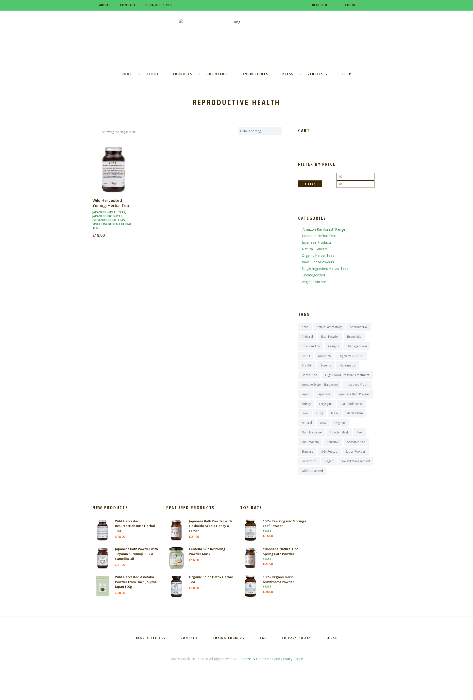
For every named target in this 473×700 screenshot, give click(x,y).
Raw (359, 432)
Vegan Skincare (314, 281)
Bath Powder (330, 336)
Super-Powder (355, 451)
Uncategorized (313, 275)
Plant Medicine (312, 432)
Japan (305, 394)
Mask (334, 413)
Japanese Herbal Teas (108, 212)
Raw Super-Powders (318, 262)
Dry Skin (307, 365)
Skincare (307, 451)
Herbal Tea (309, 375)
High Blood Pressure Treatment (347, 375)
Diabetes (324, 356)
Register (319, 5)
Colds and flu (311, 346)
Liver (305, 413)
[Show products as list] (98, 131)
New (323, 423)
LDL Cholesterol (351, 404)
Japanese (324, 394)
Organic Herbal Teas (108, 220)
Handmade (347, 365)
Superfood (309, 461)
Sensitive (333, 442)
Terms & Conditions (257, 658)
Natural (307, 423)
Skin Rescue (329, 451)
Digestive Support (351, 356)
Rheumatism (310, 442)
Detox (306, 356)
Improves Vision (357, 384)
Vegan (329, 461)
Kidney (306, 404)
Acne (305, 327)
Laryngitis (325, 404)
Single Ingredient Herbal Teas (112, 226)
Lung (319, 413)
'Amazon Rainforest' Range (323, 229)
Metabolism (354, 413)
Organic (339, 423)
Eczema (326, 365)
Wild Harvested (312, 471)
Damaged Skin (357, 346)
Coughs (333, 346)
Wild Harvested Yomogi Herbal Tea (110, 203)
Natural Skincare (315, 249)
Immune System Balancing (320, 384)
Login (350, 5)
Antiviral (307, 336)
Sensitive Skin (356, 442)
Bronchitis (354, 336)
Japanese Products (107, 216)
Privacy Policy (292, 658)
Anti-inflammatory (329, 327)
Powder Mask (339, 432)
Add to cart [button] (113, 174)
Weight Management (355, 461)
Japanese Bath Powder (354, 394)
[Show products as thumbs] (93, 131)
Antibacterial (359, 327)
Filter (310, 184)
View (113, 164)
